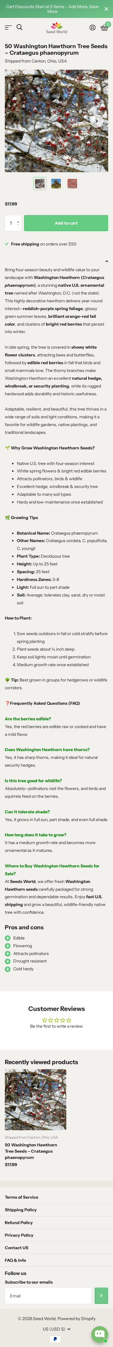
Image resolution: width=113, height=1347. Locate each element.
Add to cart (66, 223)
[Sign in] (92, 27)
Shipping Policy (21, 1209)
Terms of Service (21, 1197)
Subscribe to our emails (29, 1282)
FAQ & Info (15, 1260)
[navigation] (39, 183)
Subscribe (101, 1295)
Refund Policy (19, 1222)
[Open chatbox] (99, 1334)
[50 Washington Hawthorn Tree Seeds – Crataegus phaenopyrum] (35, 1099)
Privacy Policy (19, 1235)
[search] (19, 27)
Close (106, 9)
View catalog (8, 27)
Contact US (16, 1247)
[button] (19, 217)
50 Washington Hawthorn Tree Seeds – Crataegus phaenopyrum (31, 1151)
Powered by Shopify (77, 1318)
